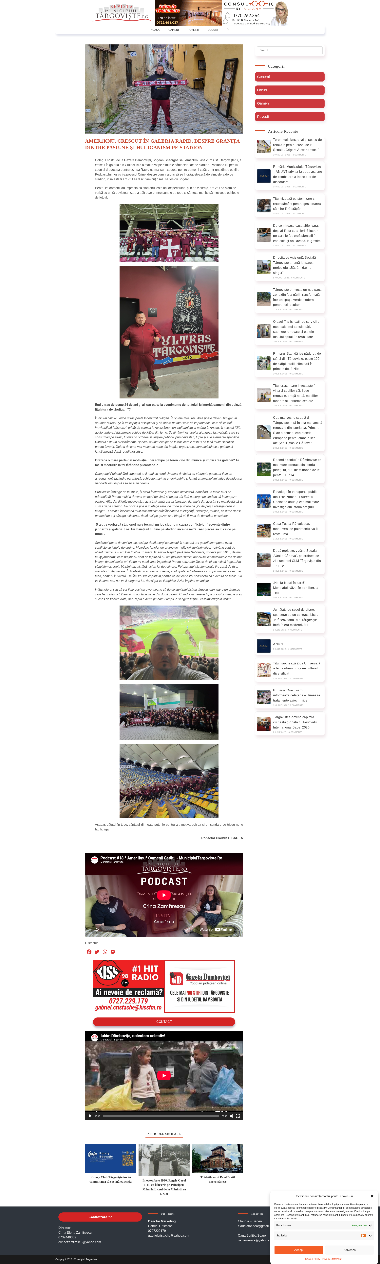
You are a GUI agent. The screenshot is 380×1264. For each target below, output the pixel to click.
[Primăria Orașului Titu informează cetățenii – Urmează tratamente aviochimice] (264, 697)
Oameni (263, 103)
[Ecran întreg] (238, 1116)
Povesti (263, 117)
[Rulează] (90, 1116)
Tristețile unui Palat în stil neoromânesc (217, 1179)
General (263, 77)
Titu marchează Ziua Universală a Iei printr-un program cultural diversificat (296, 668)
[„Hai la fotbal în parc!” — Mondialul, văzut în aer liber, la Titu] (264, 589)
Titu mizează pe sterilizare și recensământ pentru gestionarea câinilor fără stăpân (297, 203)
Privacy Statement (331, 1258)
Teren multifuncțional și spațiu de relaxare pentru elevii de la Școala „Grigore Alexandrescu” (297, 145)
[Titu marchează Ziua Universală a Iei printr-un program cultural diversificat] (264, 670)
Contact (164, 1021)
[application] (164, 1075)
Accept (298, 1250)
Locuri (262, 90)
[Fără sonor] (232, 1116)
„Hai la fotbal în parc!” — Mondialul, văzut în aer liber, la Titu (295, 588)
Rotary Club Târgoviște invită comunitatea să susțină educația (110, 1179)
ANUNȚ (279, 644)
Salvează (350, 1250)
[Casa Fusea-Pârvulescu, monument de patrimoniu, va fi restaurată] (264, 530)
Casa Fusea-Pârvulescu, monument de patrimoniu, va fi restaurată (295, 529)
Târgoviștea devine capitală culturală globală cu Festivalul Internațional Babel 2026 (295, 722)
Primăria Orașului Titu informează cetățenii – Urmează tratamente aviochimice (296, 695)
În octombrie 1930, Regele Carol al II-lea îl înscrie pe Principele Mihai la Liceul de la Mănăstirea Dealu (164, 1187)
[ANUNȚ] (264, 646)
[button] (372, 1196)
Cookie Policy (312, 1258)
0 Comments (299, 155)
